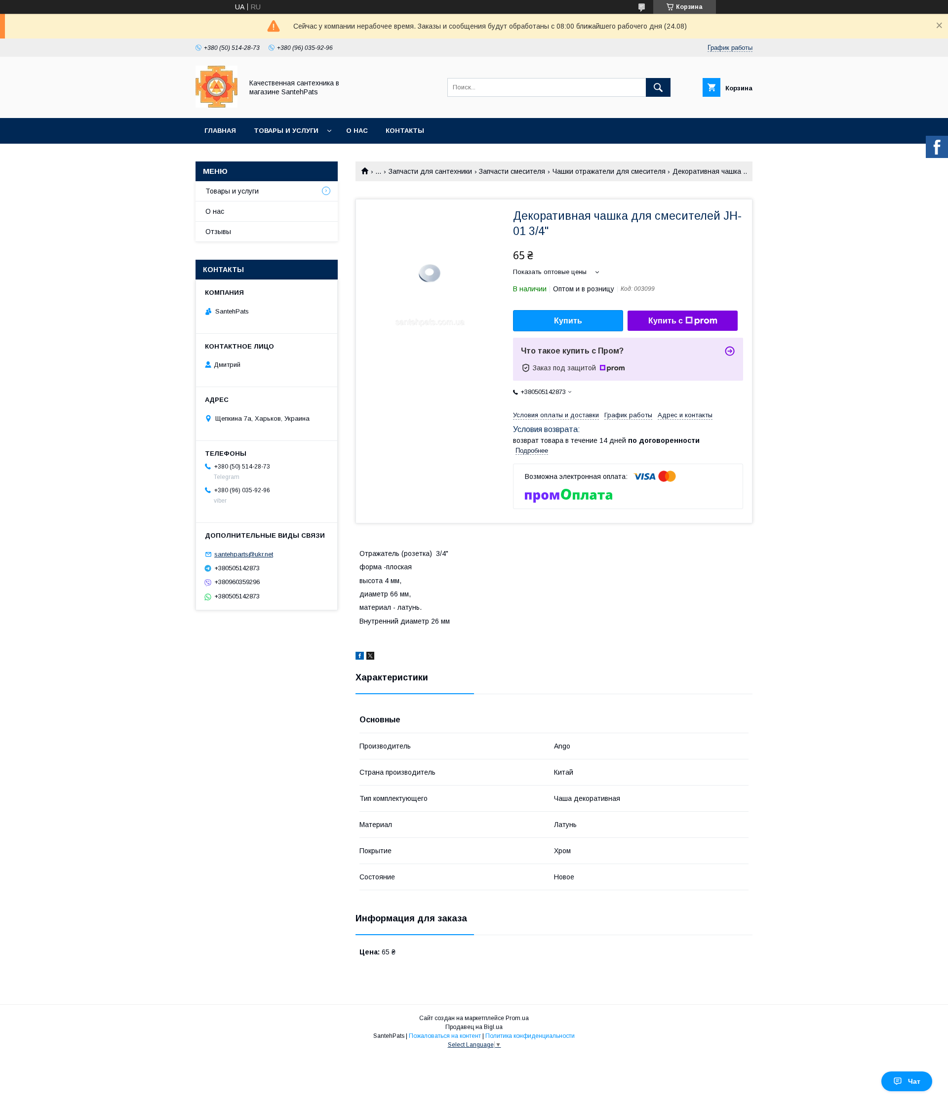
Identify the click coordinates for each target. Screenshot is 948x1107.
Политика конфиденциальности (530, 1035)
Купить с (665, 320)
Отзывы (218, 232)
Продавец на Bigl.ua (474, 1027)
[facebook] (360, 657)
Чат (914, 1081)
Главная (220, 130)
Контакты (405, 130)
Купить (568, 320)
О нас (357, 130)
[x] (370, 657)
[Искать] (658, 87)
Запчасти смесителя (512, 171)
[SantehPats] (216, 105)
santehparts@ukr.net (243, 554)
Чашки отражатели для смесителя (609, 171)
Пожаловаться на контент (445, 1035)
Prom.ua (517, 1018)
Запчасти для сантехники (430, 171)
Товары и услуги (286, 130)
